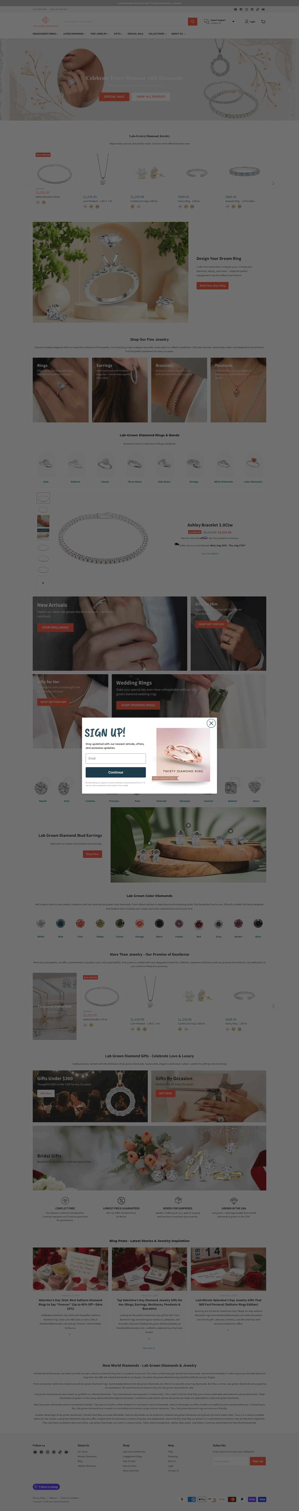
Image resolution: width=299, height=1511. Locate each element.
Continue (115, 772)
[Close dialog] (211, 723)
